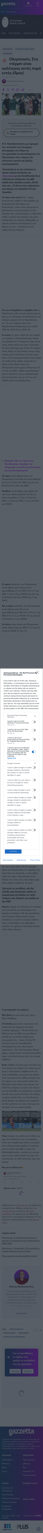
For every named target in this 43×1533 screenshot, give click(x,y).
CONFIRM (13, 851)
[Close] (38, 673)
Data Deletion (8, 860)
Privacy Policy (35, 860)
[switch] (34, 722)
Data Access (21, 860)
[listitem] (21, 716)
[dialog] (21, 766)
